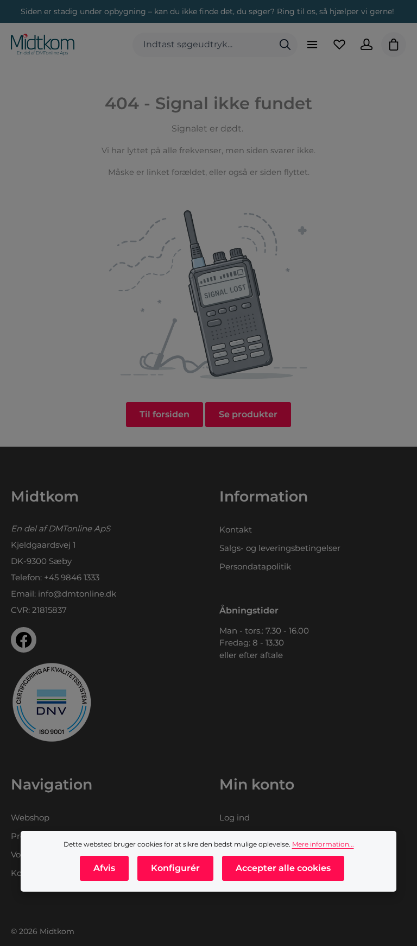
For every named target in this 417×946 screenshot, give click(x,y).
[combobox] (202, 45)
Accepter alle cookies (283, 868)
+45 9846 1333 (71, 577)
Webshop (30, 817)
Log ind (234, 817)
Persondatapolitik (255, 566)
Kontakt (235, 529)
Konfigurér (175, 868)
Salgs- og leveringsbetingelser (279, 548)
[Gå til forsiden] (42, 44)
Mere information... (323, 844)
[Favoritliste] (339, 44)
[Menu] (312, 44)
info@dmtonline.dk (77, 593)
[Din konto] (366, 44)
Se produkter (248, 414)
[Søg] (285, 45)
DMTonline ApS (79, 528)
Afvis (104, 868)
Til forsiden (164, 414)
